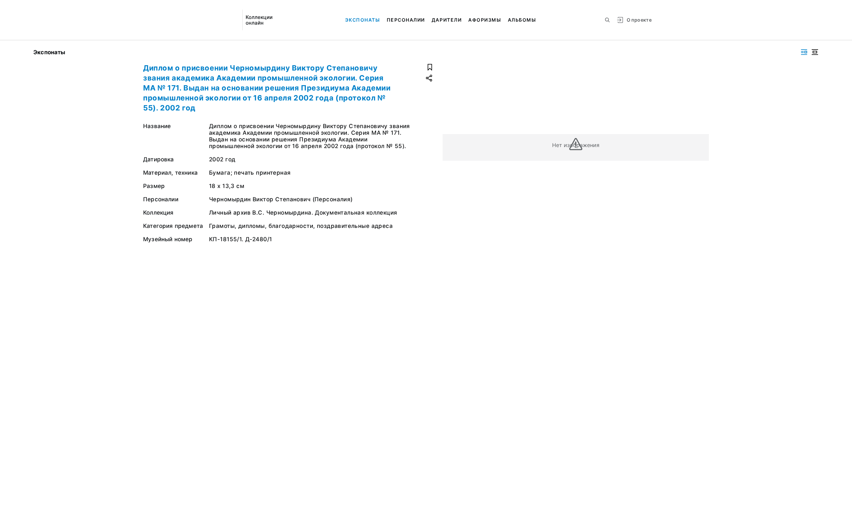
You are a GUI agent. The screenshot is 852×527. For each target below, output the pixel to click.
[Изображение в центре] (814, 52)
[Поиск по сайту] (607, 20)
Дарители (447, 20)
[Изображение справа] (804, 52)
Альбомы (522, 20)
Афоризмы (484, 20)
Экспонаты (362, 20)
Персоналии (406, 20)
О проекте (639, 20)
